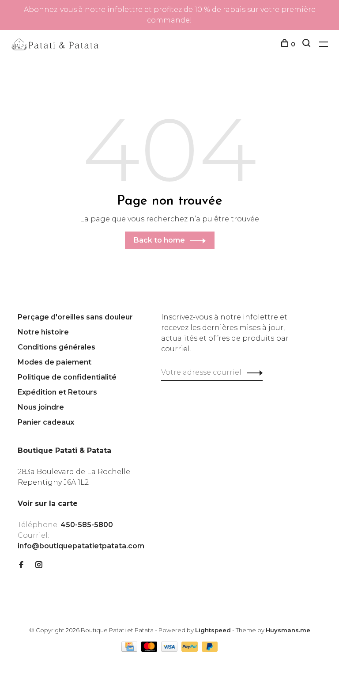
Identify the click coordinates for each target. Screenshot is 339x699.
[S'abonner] (289, 385)
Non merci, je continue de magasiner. (250, 440)
